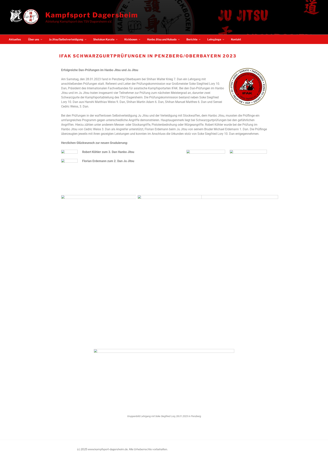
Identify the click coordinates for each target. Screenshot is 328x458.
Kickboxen (130, 39)
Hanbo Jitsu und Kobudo (162, 39)
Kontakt (236, 39)
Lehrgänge (214, 39)
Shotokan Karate (103, 39)
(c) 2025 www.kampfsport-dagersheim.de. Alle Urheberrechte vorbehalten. (122, 449)
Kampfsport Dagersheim (91, 15)
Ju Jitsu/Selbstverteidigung (66, 39)
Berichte (191, 39)
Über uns (33, 39)
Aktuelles (15, 39)
